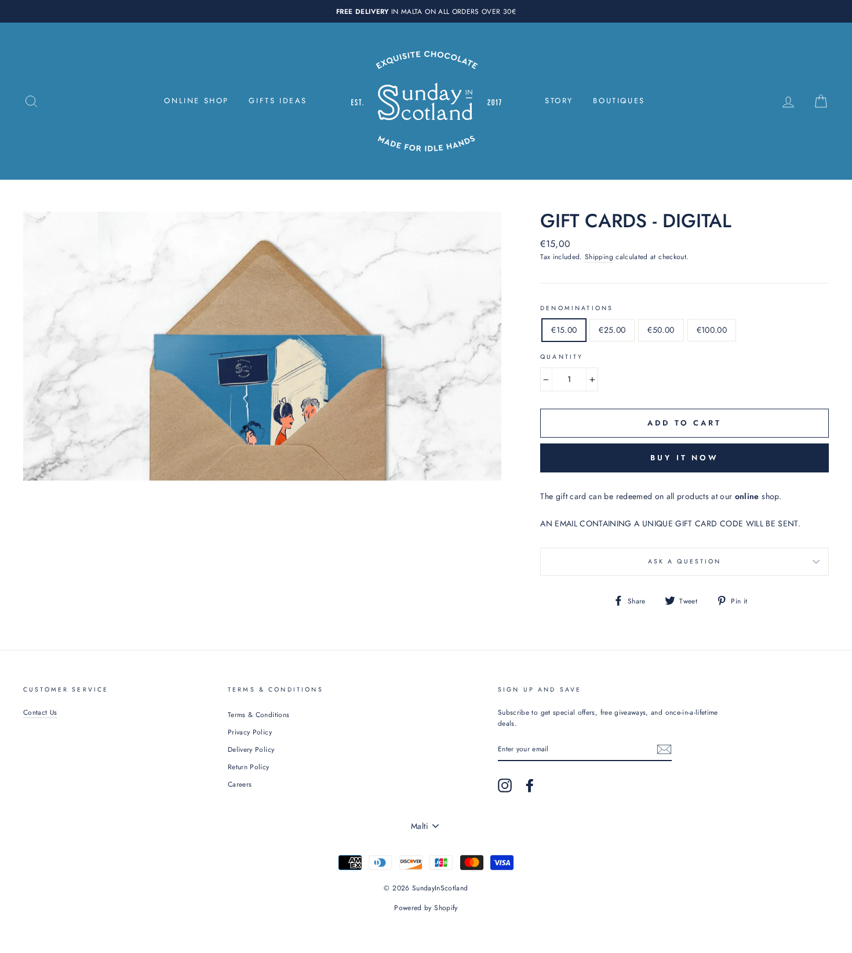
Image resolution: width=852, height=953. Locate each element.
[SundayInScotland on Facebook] (530, 785)
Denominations (576, 308)
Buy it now (684, 457)
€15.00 (564, 330)
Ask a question (685, 561)
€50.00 (660, 330)
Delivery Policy (251, 749)
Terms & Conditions (258, 714)
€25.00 (612, 330)
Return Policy (249, 767)
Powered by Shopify (425, 908)
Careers (240, 784)
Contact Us (40, 712)
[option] (426, 11)
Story (559, 100)
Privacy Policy (250, 732)
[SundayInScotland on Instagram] (505, 785)
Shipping (599, 256)
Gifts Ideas (278, 100)
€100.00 (712, 330)
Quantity (561, 356)
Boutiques (619, 100)
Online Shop (196, 100)
